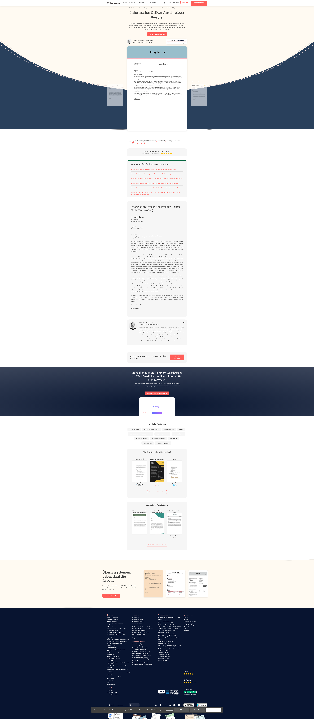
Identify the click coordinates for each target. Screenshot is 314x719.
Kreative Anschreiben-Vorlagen (140, 661)
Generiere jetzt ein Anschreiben (157, 393)
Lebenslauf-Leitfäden (138, 623)
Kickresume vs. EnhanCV (164, 656)
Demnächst (110, 680)
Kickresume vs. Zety (163, 652)
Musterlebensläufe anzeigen (157, 492)
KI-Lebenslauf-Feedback (113, 658)
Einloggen (185, 2)
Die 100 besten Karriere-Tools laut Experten (169, 645)
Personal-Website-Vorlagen (139, 647)
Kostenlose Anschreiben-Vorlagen (141, 659)
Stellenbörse (110, 674)
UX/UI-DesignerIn (134, 429)
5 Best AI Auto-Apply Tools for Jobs (167, 636)
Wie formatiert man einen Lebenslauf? (168, 649)
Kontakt (186, 619)
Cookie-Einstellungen (189, 625)
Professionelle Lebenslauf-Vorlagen (141, 655)
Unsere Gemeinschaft (138, 636)
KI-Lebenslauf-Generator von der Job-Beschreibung (117, 653)
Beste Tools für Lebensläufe (165, 641)
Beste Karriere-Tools (163, 643)
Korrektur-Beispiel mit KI (157, 34)
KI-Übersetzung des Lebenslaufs (115, 632)
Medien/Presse (188, 626)
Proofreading (110, 678)
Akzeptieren (214, 710)
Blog (133, 638)
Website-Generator (112, 621)
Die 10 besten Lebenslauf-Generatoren (168, 623)
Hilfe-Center (135, 617)
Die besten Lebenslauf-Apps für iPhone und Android (169, 638)
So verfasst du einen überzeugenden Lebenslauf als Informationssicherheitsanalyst (157, 178)
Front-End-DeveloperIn (163, 443)
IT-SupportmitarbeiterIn (158, 438)
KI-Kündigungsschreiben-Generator (116, 628)
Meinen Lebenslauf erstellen (199, 3)
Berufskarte (110, 660)
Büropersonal (173, 438)
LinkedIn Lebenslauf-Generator (115, 623)
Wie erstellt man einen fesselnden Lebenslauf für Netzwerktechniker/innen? (154, 188)
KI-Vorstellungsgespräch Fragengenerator (118, 662)
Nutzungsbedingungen (190, 621)
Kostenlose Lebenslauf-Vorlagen (141, 651)
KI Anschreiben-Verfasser (113, 626)
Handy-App (110, 690)
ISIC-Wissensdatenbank (164, 621)
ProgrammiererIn (178, 434)
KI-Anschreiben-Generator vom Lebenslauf (118, 673)
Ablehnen (182, 710)
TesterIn (181, 429)
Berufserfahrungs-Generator (114, 643)
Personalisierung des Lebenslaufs (116, 649)
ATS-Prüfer (164, 3)
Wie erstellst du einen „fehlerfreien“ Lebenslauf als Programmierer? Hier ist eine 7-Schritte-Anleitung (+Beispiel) (156, 193)
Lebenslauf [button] (141, 2)
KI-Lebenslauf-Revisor (112, 630)
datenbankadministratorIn (151, 429)
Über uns (186, 617)
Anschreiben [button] (153, 2)
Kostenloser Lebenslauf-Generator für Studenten (117, 666)
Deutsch (134, 705)
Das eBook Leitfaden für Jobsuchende (142, 628)
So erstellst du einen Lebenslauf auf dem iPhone (169, 618)
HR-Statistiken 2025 (163, 650)
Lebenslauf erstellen (111, 596)
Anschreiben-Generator (113, 619)
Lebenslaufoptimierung (113, 656)
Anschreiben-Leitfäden (138, 625)
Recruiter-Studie (162, 660)
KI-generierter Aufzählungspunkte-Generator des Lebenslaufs (116, 635)
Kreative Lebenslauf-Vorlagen (140, 657)
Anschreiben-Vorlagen (138, 645)
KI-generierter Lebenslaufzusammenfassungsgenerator (118, 638)
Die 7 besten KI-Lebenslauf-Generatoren (168, 624)
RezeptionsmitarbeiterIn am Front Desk (140, 434)
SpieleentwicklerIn (169, 429)
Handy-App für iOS (112, 692)
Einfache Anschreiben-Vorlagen (140, 662)
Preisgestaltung (174, 2)
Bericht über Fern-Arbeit (138, 634)
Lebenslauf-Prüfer (111, 645)
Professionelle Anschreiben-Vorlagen (142, 664)
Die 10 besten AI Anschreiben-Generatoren (169, 626)
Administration (148, 443)
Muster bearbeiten (177, 357)
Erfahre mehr (169, 710)
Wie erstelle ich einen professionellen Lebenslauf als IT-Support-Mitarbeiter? (154, 183)
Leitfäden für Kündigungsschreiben (141, 626)
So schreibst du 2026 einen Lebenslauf (168, 647)
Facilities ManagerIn (141, 438)
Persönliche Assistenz (162, 434)
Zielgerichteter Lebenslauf (114, 651)
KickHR (109, 682)
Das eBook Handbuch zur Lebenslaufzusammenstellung (140, 631)
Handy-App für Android (113, 694)
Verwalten (197, 710)
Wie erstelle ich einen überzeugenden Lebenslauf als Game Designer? (152, 174)
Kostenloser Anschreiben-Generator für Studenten (117, 670)
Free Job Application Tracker (114, 676)
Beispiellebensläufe (137, 619)
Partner (186, 628)
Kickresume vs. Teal (163, 658)
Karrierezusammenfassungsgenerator (117, 641)
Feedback (186, 630)
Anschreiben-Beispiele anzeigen (157, 544)
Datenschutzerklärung (189, 623)
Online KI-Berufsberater (113, 664)
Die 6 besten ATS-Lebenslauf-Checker (168, 628)
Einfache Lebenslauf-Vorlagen (140, 653)
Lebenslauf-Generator (112, 617)
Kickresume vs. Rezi (163, 654)
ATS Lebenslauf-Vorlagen (139, 649)
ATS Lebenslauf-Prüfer (113, 647)
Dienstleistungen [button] (127, 2)
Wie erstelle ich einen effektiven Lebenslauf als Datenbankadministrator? (153, 169)
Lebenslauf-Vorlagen (137, 644)
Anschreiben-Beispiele (138, 621)
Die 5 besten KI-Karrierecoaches (166, 634)
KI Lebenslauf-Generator (113, 625)
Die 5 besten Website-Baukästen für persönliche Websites (167, 631)
